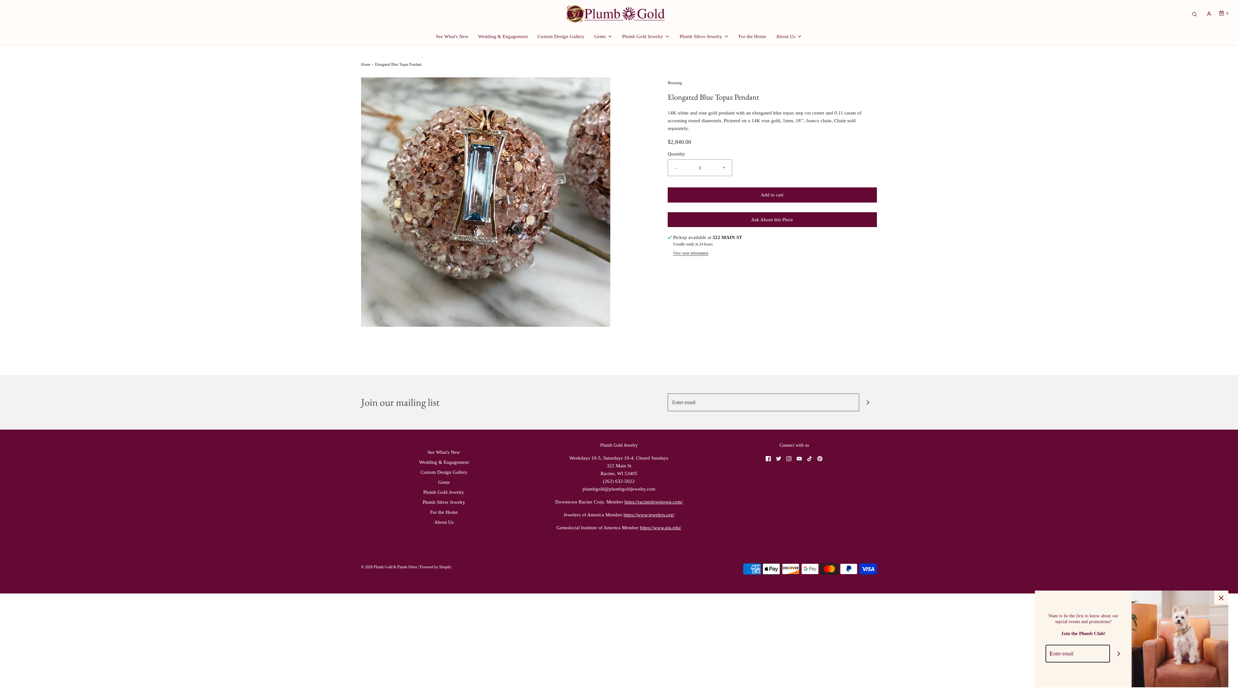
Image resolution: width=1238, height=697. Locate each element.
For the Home (752, 36)
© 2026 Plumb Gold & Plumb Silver (389, 567)
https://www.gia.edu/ (660, 527)
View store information (690, 253)
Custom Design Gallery (561, 36)
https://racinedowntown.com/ (653, 501)
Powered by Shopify (435, 567)
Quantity (676, 153)
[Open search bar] (1194, 13)
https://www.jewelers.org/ (649, 514)
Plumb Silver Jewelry (444, 502)
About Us (444, 522)
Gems (444, 482)
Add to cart (772, 194)
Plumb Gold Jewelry (443, 492)
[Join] (868, 402)
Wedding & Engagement (503, 36)
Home (365, 64)
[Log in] (1209, 13)
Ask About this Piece (772, 219)
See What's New (452, 36)
